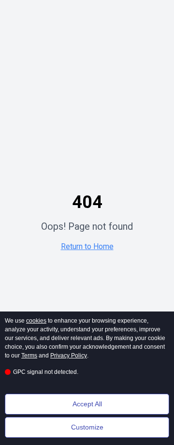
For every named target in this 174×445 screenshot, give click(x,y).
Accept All (87, 404)
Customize (87, 427)
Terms (29, 355)
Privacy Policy (68, 355)
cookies (36, 320)
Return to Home (87, 246)
